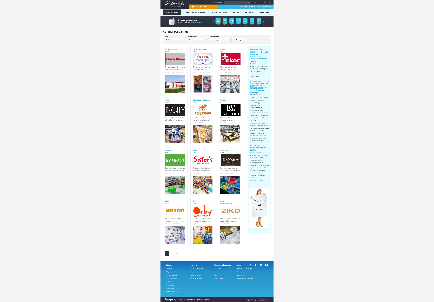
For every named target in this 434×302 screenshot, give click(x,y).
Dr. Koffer (224, 150)
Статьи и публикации (264, 7)
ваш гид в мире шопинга (175, 6)
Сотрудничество (243, 272)
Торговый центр (192, 36)
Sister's (196, 150)
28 (259, 20)
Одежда (169, 269)
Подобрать (239, 40)
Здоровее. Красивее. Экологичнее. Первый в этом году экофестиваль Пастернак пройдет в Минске (259, 55)
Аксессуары (170, 285)
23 (225, 20)
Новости (252, 7)
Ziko (222, 200)
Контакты (240, 275)
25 (238, 20)
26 (245, 20)
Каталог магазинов (172, 12)
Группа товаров (214, 36)
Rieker (223, 49)
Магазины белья (172, 278)
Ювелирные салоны (173, 288)
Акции (192, 272)
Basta (167, 200)
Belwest (168, 150)
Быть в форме (218, 278)
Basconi (223, 99)
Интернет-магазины (173, 291)
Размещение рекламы (245, 278)
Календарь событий (188, 20)
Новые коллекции (219, 12)
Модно (236, 12)
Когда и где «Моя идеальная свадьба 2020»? (258, 147)
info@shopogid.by (250, 300)
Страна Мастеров (200, 49)
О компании (243, 7)
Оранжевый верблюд (201, 99)
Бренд (166, 36)
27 (252, 20)
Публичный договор (244, 269)
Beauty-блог (265, 12)
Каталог (203, 7)
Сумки (168, 282)
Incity (167, 99)
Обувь (168, 272)
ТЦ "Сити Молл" (171, 49)
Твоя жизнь (249, 12)
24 (231, 20)
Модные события (196, 278)
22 (218, 20)
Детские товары (171, 275)
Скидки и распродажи (195, 12)
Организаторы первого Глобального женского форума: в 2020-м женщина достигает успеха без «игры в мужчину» (259, 87)
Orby (195, 200)
